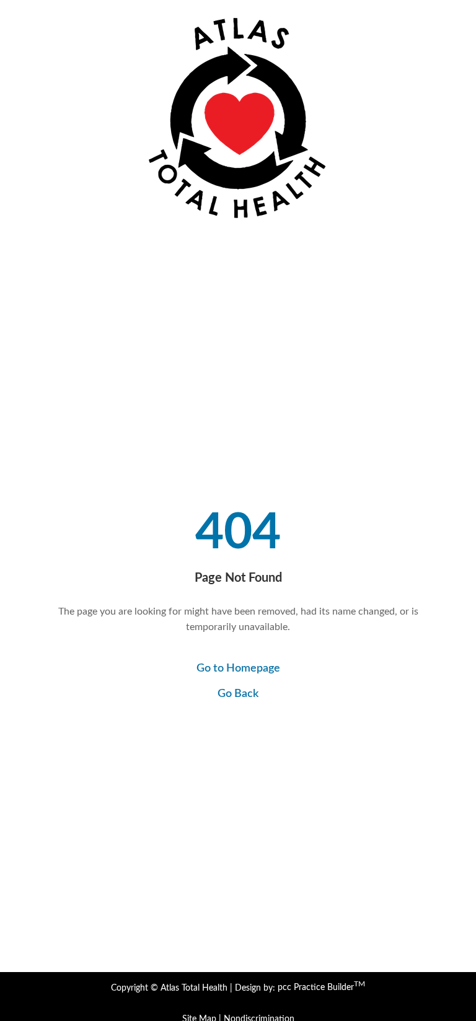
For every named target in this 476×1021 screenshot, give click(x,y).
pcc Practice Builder (321, 987)
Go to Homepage (238, 668)
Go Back (238, 693)
